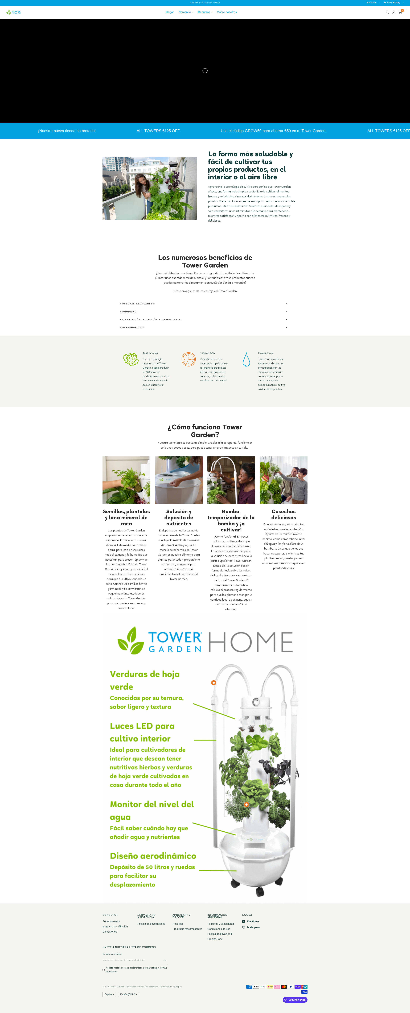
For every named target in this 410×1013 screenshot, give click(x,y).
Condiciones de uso (218, 929)
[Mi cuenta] (393, 12)
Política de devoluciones (151, 923)
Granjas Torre (215, 939)
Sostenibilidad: (132, 328)
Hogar (170, 12)
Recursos (204, 12)
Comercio (185, 12)
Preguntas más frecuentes (187, 929)
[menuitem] (170, 12)
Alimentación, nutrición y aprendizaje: (151, 320)
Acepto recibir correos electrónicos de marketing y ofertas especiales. (136, 970)
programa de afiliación (115, 926)
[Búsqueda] (387, 12)
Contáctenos (109, 931)
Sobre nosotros (227, 12)
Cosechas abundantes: (137, 304)
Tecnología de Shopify (170, 986)
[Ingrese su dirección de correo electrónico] (164, 960)
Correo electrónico (112, 954)
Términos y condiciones (220, 923)
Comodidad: (129, 312)
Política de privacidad (219, 934)
